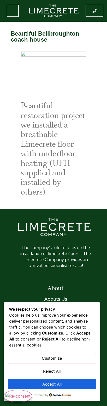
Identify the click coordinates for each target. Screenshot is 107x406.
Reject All (52, 371)
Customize (52, 358)
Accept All (52, 384)
